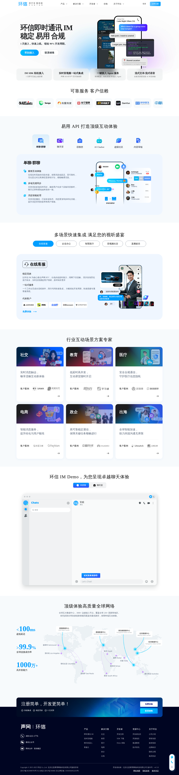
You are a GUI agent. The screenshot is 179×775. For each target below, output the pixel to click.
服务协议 (155, 771)
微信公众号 (30, 742)
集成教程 (136, 743)
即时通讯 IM (88, 734)
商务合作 (29, 748)
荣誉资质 (152, 738)
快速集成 (27, 710)
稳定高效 (39, 710)
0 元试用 (51, 710)
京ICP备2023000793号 (28, 771)
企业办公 (66, 243)
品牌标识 (152, 747)
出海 (103, 756)
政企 (103, 752)
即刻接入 (29, 52)
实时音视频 (88, 738)
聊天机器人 (88, 743)
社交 (103, 734)
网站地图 (136, 771)
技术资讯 (136, 747)
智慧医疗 (89, 243)
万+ (34, 665)
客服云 (86, 747)
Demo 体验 (121, 743)
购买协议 (152, 756)
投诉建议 (37, 748)
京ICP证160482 (50, 771)
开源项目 (136, 738)
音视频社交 (112, 243)
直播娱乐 (135, 243)
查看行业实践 (47, 396)
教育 (103, 738)
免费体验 (149, 704)
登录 (144, 4)
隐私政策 (146, 771)
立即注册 (155, 4)
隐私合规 (152, 752)
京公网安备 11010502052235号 (67, 771)
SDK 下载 (120, 738)
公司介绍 (152, 734)
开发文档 (120, 734)
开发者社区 (137, 734)
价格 (106, 4)
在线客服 (43, 243)
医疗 (103, 743)
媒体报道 (152, 743)
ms (32, 629)
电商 (103, 747)
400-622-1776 (32, 736)
